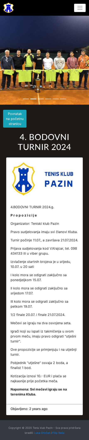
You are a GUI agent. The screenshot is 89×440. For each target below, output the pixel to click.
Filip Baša (58, 432)
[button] (6, 60)
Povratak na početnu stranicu (15, 119)
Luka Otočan (42, 432)
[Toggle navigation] (80, 8)
